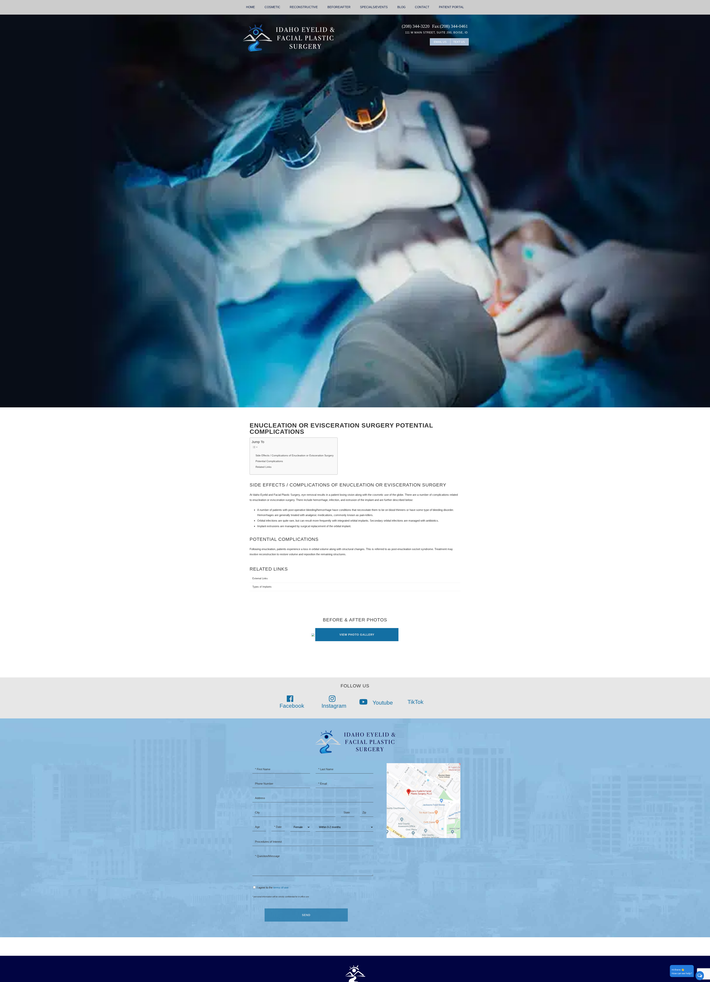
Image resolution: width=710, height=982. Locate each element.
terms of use (280, 887)
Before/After (339, 7)
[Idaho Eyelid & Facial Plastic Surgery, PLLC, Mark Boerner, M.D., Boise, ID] (288, 37)
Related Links (263, 467)
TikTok (414, 702)
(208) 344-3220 (416, 26)
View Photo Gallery (356, 634)
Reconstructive (304, 7)
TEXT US (459, 41)
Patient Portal (451, 7)
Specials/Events (374, 7)
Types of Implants (262, 586)
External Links (260, 578)
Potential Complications (269, 461)
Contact (422, 7)
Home (250, 7)
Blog (401, 7)
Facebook (292, 706)
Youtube (382, 703)
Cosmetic (272, 7)
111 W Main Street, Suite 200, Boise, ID (436, 32)
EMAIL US (440, 41)
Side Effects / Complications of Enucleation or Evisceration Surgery (295, 455)
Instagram (334, 706)
